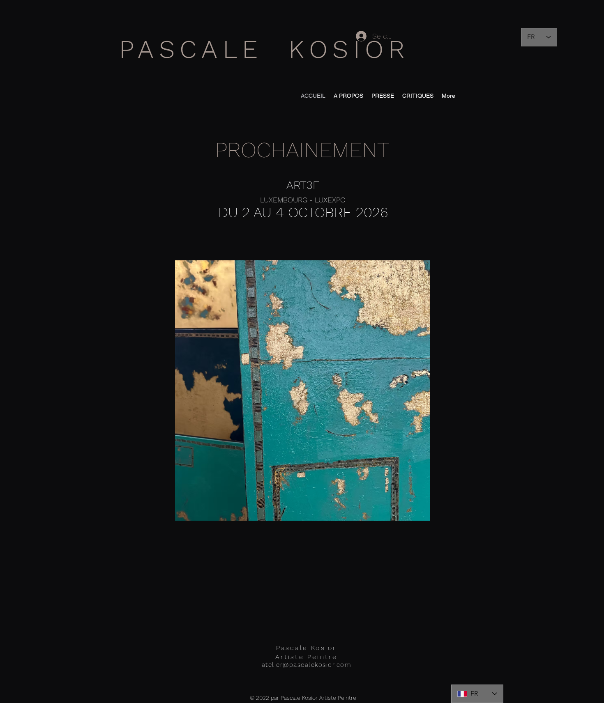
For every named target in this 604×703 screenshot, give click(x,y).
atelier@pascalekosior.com (306, 665)
